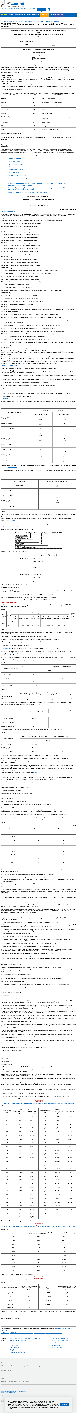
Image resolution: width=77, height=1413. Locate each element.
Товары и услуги (14, 14)
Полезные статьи (31, 1366)
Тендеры (23, 14)
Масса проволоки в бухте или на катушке (37, 192)
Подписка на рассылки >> (17, 1352)
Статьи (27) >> (14, 1345)
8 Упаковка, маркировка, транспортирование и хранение (24, 178)
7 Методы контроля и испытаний (17, 175)
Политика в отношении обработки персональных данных (14, 1391)
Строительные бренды (14, 1381)
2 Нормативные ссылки (14, 161)
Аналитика (4, 14)
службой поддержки (39, 1390)
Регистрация (4, 1373)
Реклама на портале (29, 8)
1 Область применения (14, 158)
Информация (44, 14)
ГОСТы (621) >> (14, 1347)
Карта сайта (25, 1381)
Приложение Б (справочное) (16, 188)
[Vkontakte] (2, 1395)
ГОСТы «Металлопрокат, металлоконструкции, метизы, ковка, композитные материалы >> (36, 1333)
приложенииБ (12, 520)
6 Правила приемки (13, 172)
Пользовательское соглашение (8, 1392)
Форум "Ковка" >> (57, 1347)
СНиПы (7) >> (14, 1349)
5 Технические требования (15, 169)
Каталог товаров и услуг (18, 1366)
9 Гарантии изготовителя (15, 181)
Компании (30, 14)
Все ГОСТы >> (5, 1333)
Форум (52, 14)
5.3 (53, 869)
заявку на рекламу (54, 1390)
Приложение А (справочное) (16, 183)
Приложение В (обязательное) (16, 192)
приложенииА (12, 467)
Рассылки (10, 8)
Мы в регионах (59, 14)
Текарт (25, 1388)
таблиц (58, 869)
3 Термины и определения (15, 164)
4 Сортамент (11, 167)
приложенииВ (37, 772)
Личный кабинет (18, 8)
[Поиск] (49, 9)
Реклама (27, 1373)
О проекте (3, 8)
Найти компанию (5, 1366)
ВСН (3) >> (13, 1351)
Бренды (37, 14)
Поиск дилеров (13, 1373)
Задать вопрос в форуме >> (60, 1338)
